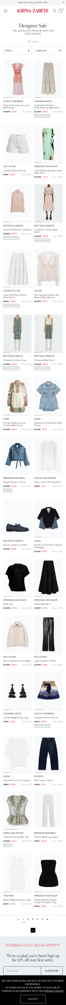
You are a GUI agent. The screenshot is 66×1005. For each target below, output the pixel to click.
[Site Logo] (33, 10)
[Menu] (5, 10)
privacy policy (54, 991)
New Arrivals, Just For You (33, 2)
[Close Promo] (63, 2)
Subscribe (52, 970)
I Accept (33, 999)
